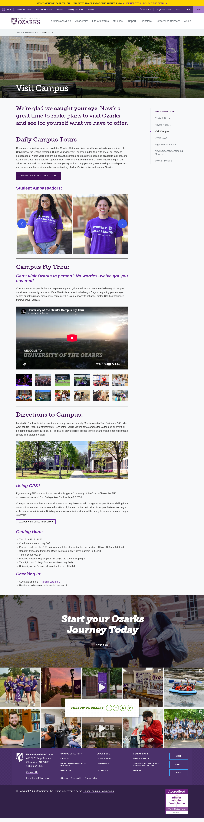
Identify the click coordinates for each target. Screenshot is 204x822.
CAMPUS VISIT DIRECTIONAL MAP (36, 522)
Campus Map (104, 759)
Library (65, 759)
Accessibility (76, 778)
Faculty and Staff (75, 9)
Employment (104, 763)
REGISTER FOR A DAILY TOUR (38, 175)
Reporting (66, 771)
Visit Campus (162, 131)
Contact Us (32, 772)
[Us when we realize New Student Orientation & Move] (184, 687)
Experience (103, 754)
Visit (178, 10)
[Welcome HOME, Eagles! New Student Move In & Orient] (20, 687)
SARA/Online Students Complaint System (146, 764)
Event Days (161, 138)
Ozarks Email (140, 754)
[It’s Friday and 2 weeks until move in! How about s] (20, 728)
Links (8, 9)
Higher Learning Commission (98, 791)
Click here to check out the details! (145, 3)
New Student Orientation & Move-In (169, 152)
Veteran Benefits (163, 160)
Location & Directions (37, 778)
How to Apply (162, 125)
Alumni (91, 9)
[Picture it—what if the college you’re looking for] (102, 728)
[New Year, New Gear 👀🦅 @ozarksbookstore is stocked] (143, 687)
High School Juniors (165, 144)
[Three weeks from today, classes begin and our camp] (61, 728)
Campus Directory (71, 754)
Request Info (163, 10)
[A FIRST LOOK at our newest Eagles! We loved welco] (184, 728)
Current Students (23, 9)
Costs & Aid (161, 118)
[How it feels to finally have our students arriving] (102, 687)
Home (19, 32)
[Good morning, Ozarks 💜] (61, 687)
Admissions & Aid (32, 32)
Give (188, 10)
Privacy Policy (91, 778)
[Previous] (22, 223)
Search (147, 10)
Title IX (137, 771)
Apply (178, 764)
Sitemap (64, 778)
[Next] (122, 223)
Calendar (102, 771)
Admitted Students (44, 9)
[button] (44, 224)
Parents (59, 9)
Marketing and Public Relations (73, 764)
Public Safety (141, 759)
